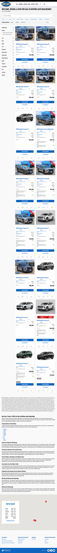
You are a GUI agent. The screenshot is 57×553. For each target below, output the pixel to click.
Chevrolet (17, 22)
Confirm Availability (25, 59)
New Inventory (4, 539)
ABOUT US (36, 4)
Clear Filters (23, 22)
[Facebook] (48, 550)
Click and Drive (34, 539)
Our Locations (47, 539)
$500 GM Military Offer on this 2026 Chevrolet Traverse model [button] (41, 146)
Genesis (4, 433)
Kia (4, 437)
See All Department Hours (10, 520)
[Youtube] (54, 550)
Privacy (45, 550)
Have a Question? (25, 62)
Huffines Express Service (21, 539)
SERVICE (29, 4)
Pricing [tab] (21, 88)
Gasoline (27, 19)
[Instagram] (51, 550)
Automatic (41, 19)
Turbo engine (47, 19)
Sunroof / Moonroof (20, 19)
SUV (14, 19)
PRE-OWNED (25, 4)
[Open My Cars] (44, 4)
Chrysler (4, 430)
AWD (10, 19)
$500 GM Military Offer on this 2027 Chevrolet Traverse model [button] (41, 331)
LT (7, 19)
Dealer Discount (18, 49)
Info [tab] (29, 88)
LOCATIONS (33, 4)
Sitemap (42, 550)
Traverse (12, 22)
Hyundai (4, 434)
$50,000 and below (34, 19)
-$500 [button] (53, 141)
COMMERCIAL (21, 4)
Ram (4, 438)
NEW (17, 4)
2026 (3, 19)
